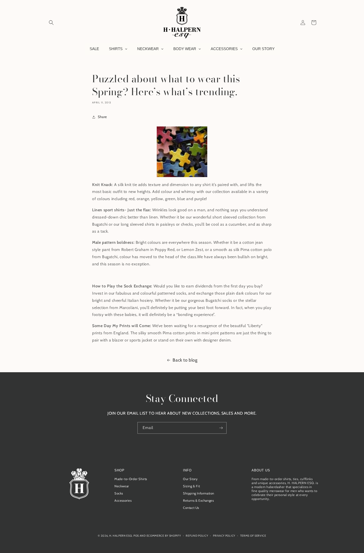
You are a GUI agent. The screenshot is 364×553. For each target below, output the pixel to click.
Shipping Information (198, 493)
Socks (118, 493)
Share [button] (102, 117)
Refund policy (197, 535)
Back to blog (185, 360)
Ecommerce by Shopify (164, 535)
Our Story (190, 479)
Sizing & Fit (191, 486)
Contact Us (191, 508)
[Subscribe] (220, 428)
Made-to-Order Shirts (130, 479)
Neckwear (121, 486)
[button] (51, 22)
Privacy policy (224, 535)
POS (136, 535)
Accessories (123, 500)
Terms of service (253, 535)
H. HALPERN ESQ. (121, 535)
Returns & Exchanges (198, 500)
